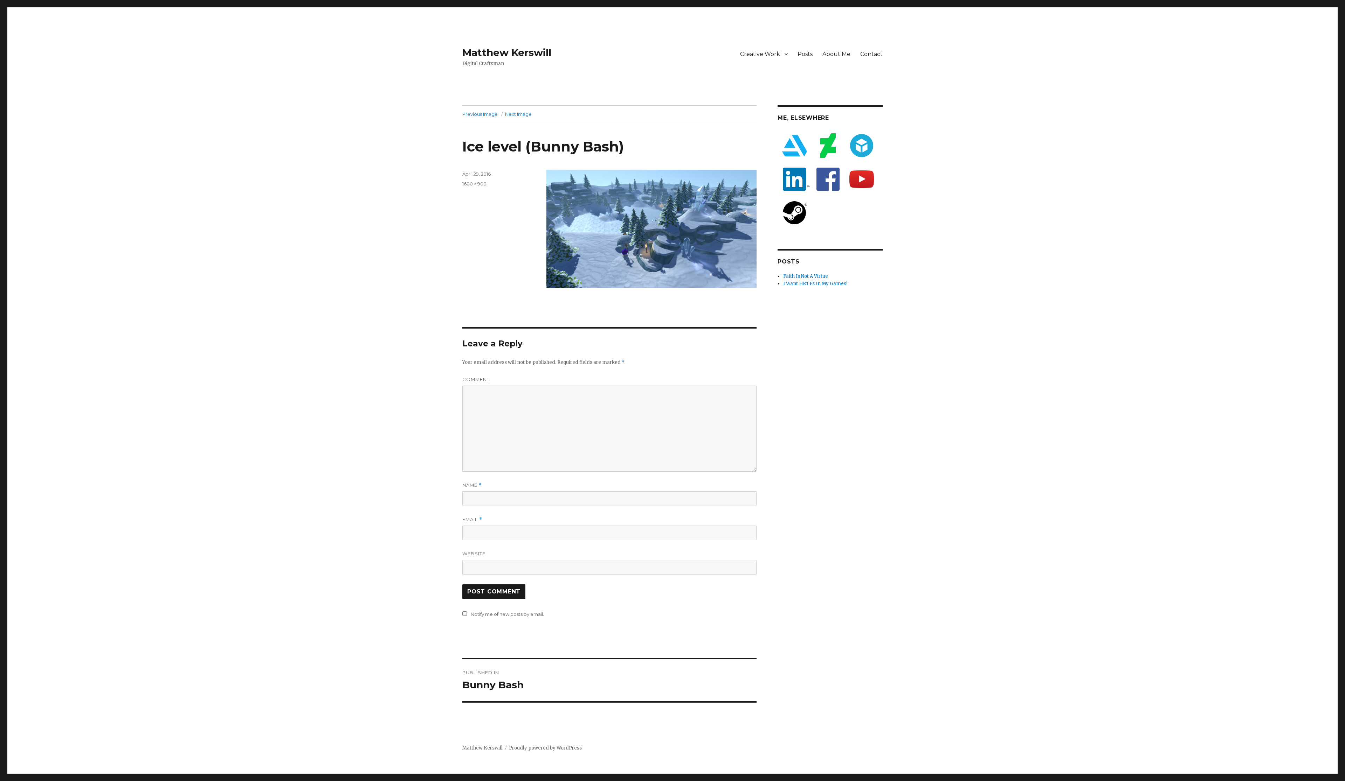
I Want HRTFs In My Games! (815, 284)
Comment (476, 379)
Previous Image (480, 114)
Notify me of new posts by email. (507, 614)
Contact (871, 54)
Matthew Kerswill (506, 52)
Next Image (518, 114)
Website (473, 553)
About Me (836, 54)
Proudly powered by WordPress (545, 748)
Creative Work (760, 54)
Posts (805, 54)
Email (472, 519)
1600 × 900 (474, 184)
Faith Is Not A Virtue (805, 276)
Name (472, 485)
